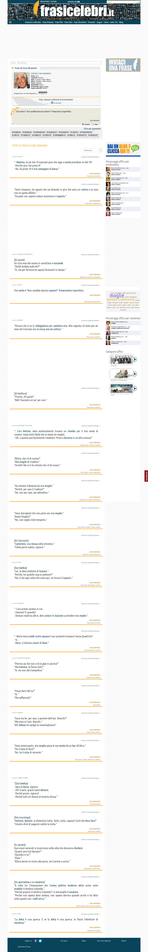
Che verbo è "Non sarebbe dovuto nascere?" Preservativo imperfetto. (43, 111)
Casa (19, 562)
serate (62, 745)
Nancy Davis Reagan (118, 322)
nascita (89, 302)
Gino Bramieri (95, 120)
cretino (84, 189)
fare (93, 820)
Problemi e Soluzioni (25, 425)
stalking (97, 759)
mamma (23, 667)
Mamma (20, 162)
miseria (97, 650)
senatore (39, 882)
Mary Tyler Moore (116, 193)
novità (90, 472)
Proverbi (91, 22)
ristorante (97, 554)
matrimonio (91, 650)
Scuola (20, 156)
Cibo (19, 914)
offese (98, 705)
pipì (44, 663)
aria (65, 325)
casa (85, 585)
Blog (121, 22)
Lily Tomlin (114, 208)
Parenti (20, 320)
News (84, 941)
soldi (35, 898)
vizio (22, 749)
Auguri (99, 22)
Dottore (19, 820)
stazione (59, 615)
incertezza (82, 906)
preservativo (96, 302)
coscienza (19, 922)
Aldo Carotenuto (116, 332)
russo (25, 434)
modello (18, 888)
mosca (34, 543)
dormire (68, 437)
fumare (43, 571)
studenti (97, 176)
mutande (58, 263)
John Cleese (115, 213)
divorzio (32, 485)
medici (93, 831)
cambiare (58, 325)
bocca (26, 786)
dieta (21, 919)
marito (80, 759)
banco (55, 168)
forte (37, 434)
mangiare (97, 930)
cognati (91, 337)
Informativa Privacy (24, 947)
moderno (72, 885)
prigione (89, 868)
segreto (61, 196)
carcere (21, 844)
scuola (68, 162)
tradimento (96, 472)
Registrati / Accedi (48, 1)
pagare (98, 831)
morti (36, 642)
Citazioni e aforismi (33, 22)
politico (62, 885)
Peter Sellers (115, 173)
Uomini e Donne (23, 778)
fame (44, 642)
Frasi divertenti (80, 22)
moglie (23, 461)
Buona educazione (24, 658)
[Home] (74, 10)
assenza (92, 677)
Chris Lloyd (114, 198)
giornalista (23, 882)
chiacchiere (96, 804)
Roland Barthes (116, 337)
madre (83, 615)
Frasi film (59, 22)
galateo (97, 677)
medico (22, 567)
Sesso (20, 285)
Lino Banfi (114, 188)
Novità (124, 941)
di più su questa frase (90, 157)
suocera (97, 623)
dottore (27, 431)
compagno (43, 168)
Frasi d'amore (48, 22)
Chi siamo (64, 941)
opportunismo (90, 906)
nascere (52, 290)
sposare (46, 636)
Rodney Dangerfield (117, 327)
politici (98, 906)
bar (74, 745)
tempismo (97, 277)
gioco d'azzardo (88, 277)
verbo (21, 290)
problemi (91, 445)
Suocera (21, 603)
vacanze (97, 337)
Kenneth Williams (116, 168)
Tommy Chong (115, 203)
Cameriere (20, 543)
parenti (98, 732)
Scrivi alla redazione (104, 941)
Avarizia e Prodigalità (25, 254)
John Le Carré (115, 342)
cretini (90, 203)
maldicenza (96, 203)
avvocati (92, 732)
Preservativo (65, 290)
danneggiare (91, 585)
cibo (87, 554)
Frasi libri (68, 22)
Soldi (31, 636)
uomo (54, 885)
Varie (106, 22)
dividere (78, 848)
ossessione (90, 759)
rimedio (72, 431)
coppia (92, 623)
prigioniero (96, 868)
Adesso (22, 725)
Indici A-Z (114, 22)
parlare (92, 407)
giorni (28, 513)
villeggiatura (41, 325)
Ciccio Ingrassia (116, 178)
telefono (97, 407)
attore (41, 86)
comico (46, 86)
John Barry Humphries (118, 183)
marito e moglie (85, 527)
